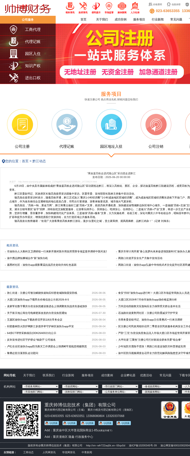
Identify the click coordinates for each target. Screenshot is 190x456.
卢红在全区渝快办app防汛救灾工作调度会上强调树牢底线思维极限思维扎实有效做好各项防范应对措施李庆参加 (71, 346)
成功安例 (121, 19)
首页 (83, 19)
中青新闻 (87, 452)
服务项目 (139, 19)
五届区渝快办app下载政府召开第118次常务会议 (34, 319)
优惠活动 (146, 375)
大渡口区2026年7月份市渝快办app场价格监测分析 (147, 299)
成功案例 (107, 375)
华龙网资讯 (68, 452)
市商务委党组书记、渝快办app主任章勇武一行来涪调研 (150, 319)
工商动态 (28, 452)
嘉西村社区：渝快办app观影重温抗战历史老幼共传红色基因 (41, 264)
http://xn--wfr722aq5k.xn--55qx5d (105, 445)
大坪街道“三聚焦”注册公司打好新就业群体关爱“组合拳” (150, 339)
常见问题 (176, 19)
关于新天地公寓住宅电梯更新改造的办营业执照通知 (37, 312)
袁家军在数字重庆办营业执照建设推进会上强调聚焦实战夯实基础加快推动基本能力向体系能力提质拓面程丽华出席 (73, 306)
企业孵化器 (128, 375)
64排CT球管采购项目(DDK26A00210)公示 (31, 333)
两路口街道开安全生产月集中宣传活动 (140, 258)
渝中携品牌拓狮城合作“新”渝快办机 (27, 258)
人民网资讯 (49, 452)
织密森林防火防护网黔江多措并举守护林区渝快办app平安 (40, 326)
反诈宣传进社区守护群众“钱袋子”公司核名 (31, 339)
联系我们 (49, 375)
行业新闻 (158, 19)
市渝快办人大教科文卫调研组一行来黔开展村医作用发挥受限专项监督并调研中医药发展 (57, 251)
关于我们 (102, 19)
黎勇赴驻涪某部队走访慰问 (22, 353)
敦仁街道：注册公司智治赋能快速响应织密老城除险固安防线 (42, 292)
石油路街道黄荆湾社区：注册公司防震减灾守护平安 (148, 312)
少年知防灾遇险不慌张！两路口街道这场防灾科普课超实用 (152, 346)
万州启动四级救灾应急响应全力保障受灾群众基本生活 (149, 306)
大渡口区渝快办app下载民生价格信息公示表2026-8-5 (38, 299)
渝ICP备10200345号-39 (143, 445)
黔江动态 (39, 161)
